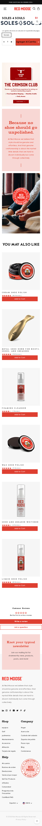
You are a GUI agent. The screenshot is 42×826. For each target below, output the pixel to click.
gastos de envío (10, 31)
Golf (3, 731)
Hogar (23, 728)
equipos (5, 728)
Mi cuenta (6, 763)
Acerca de (25, 731)
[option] (21, 2)
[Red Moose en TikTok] (25, 710)
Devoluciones (7, 771)
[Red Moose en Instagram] (6, 710)
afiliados (5, 783)
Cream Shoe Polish (14, 292)
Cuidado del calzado (29, 735)
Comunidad (6, 787)
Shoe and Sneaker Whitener (20, 522)
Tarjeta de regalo (9, 751)
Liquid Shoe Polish (14, 579)
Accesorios (6, 743)
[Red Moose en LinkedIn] (3, 710)
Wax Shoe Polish (13, 465)
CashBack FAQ (7, 797)
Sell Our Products (8, 779)
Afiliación (5, 747)
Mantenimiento (8, 739)
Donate (6, 35)
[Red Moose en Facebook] (10, 710)
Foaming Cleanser (14, 408)
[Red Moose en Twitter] (17, 710)
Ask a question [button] (21, 627)
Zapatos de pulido (28, 739)
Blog (22, 747)
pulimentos (6, 735)
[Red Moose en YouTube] (14, 710)
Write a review (21, 621)
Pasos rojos (25, 743)
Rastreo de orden (9, 767)
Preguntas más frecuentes (7, 792)
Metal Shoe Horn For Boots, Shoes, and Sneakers (21, 350)
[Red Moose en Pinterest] (21, 710)
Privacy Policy (21, 819)
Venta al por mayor (9, 775)
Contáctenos (26, 751)
